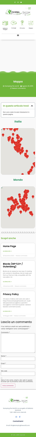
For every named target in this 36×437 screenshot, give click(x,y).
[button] (18, 35)
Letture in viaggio (5, 28)
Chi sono (22, 28)
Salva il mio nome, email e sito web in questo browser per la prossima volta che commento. (17, 380)
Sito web (4, 371)
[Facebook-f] (20, 417)
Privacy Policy (11, 294)
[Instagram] (16, 417)
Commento (5, 332)
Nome (3, 356)
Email (3, 363)
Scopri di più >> (7, 251)
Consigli (13, 28)
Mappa (31, 28)
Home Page (9, 246)
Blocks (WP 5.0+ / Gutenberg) (13, 265)
